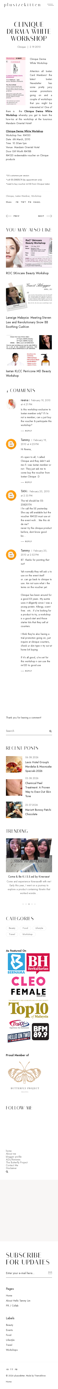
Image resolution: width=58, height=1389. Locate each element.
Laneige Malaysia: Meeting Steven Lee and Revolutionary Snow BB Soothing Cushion (28, 322)
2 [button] (26, 904)
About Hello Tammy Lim (18, 1300)
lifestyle (39, 928)
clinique (21, 47)
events (9, 1330)
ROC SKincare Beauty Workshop (27, 273)
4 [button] (31, 904)
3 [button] (29, 904)
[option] (29, 866)
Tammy (25, 440)
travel (12, 934)
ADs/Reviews (13, 1159)
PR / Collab (12, 1305)
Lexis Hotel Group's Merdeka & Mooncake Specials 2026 (38, 766)
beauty (12, 928)
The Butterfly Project (17, 1162)
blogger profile (14, 1156)
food (25, 928)
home (9, 1151)
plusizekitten (22, 4)
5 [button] (34, 904)
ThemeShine (40, 1375)
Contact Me (12, 1165)
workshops (12, 1350)
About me (11, 1153)
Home (9, 1295)
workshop (36, 196)
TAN (24, 491)
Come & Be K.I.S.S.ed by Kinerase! (29, 877)
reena (24, 400)
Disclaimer (11, 1168)
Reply (28, 431)
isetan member (22, 196)
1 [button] (23, 904)
